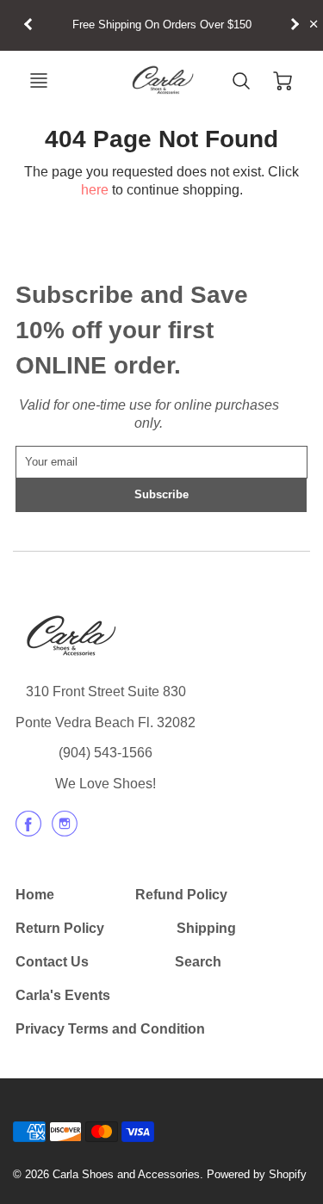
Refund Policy (181, 894)
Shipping (206, 928)
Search (198, 961)
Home (35, 894)
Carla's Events (63, 995)
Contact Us (52, 961)
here (95, 189)
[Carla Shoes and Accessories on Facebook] (28, 830)
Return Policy (60, 928)
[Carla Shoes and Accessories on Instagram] (65, 830)
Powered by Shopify (257, 1174)
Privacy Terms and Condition (110, 1029)
